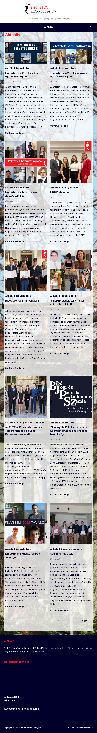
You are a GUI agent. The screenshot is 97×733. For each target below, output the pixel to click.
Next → (86, 621)
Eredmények (65, 187)
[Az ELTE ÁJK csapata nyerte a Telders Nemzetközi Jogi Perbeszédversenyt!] (26, 417)
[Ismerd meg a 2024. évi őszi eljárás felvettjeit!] (26, 63)
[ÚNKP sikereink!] (71, 182)
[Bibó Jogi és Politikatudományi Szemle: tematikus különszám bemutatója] (71, 417)
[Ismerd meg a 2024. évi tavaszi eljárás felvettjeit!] (71, 63)
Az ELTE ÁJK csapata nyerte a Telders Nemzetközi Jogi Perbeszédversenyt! (23, 431)
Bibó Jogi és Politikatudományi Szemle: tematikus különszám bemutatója (68, 431)
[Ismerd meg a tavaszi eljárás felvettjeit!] (26, 543)
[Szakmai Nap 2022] (71, 543)
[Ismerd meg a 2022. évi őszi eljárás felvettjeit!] (71, 290)
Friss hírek (19, 68)
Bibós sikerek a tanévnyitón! (22, 300)
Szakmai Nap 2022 (62, 553)
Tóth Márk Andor (86, 728)
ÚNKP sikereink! (60, 192)
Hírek (28, 68)
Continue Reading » (14, 133)
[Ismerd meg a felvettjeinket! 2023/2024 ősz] (26, 182)
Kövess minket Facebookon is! (22, 708)
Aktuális (9, 68)
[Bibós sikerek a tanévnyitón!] (26, 290)
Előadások (64, 549)
